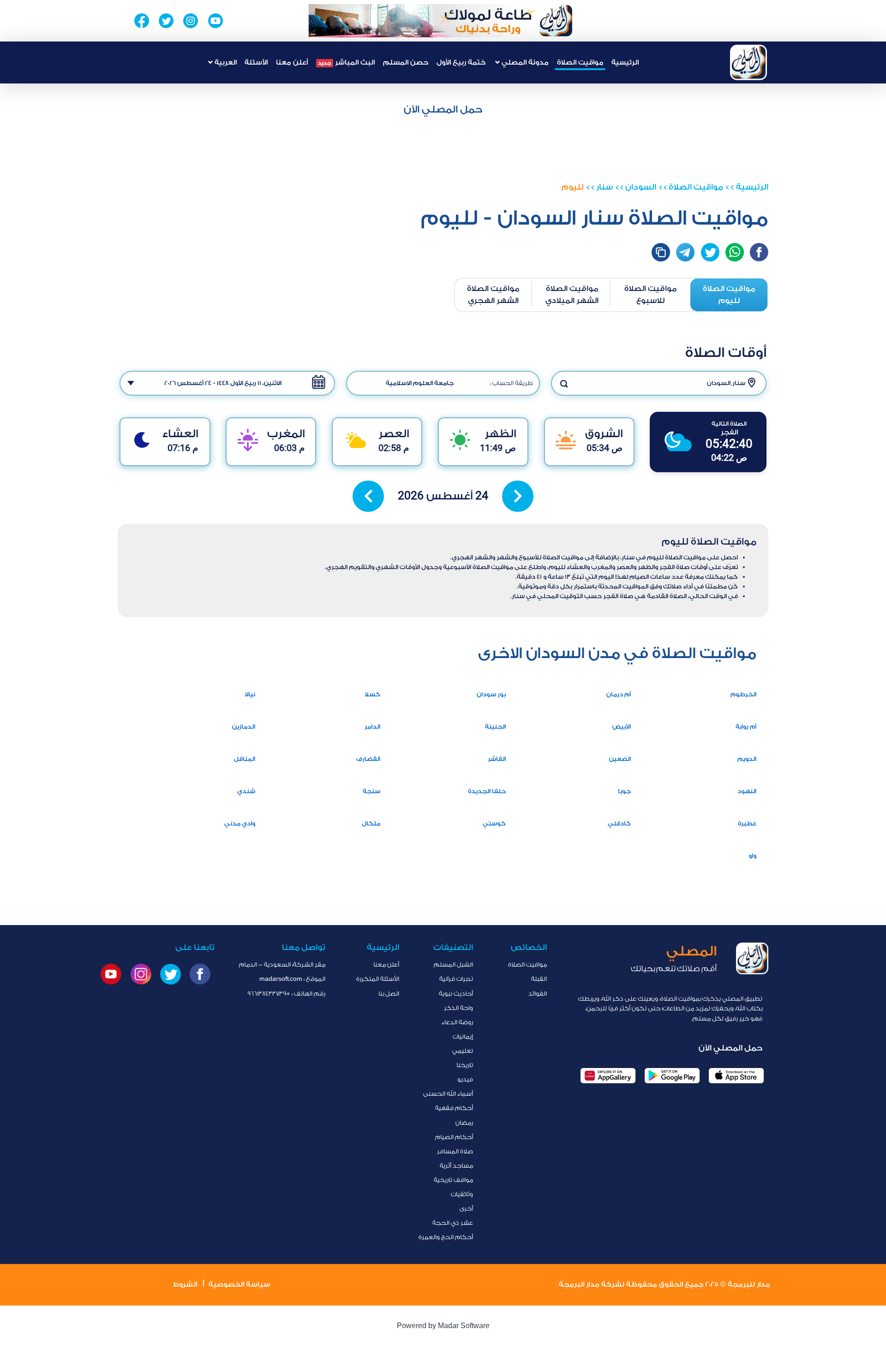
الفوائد (537, 993)
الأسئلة (256, 62)
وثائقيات (462, 1194)
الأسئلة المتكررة (377, 978)
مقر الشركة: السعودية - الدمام (282, 964)
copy (661, 252)
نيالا (250, 694)
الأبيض (621, 726)
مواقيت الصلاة (580, 62)
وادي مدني (239, 823)
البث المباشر (346, 62)
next (517, 496)
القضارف (368, 758)
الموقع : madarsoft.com (292, 978)
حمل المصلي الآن (443, 109)
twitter (710, 252)
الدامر (372, 726)
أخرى (466, 1208)
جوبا (624, 791)
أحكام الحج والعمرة (446, 1237)
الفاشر (497, 758)
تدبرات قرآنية (456, 978)
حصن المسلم (405, 62)
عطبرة (747, 823)
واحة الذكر (458, 1007)
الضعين (620, 758)
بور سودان (491, 694)
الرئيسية (625, 62)
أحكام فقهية (454, 1107)
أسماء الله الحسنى (448, 1093)
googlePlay (672, 1076)
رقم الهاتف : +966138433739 (286, 993)
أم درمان (618, 694)
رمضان (464, 1122)
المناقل (244, 758)
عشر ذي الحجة (452, 1222)
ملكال (371, 823)
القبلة (539, 978)
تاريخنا (464, 1065)
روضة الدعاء (457, 1022)
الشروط (185, 1284)
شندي (246, 791)
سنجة (371, 791)
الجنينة (495, 726)
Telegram (685, 252)
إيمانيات (463, 1036)
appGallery (608, 1076)
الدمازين (243, 726)
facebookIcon (759, 252)
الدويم (746, 758)
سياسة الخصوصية (239, 1284)
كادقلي (619, 823)
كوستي (494, 823)
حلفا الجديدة (487, 791)
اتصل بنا (388, 993)
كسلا (372, 694)
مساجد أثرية (456, 1165)
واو (752, 855)
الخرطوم (743, 694)
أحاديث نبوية (456, 993)
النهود (746, 791)
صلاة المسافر (455, 1151)
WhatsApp (734, 252)
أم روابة (746, 726)
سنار (604, 187)
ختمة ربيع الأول (461, 62)
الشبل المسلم (453, 964)
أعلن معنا (292, 62)
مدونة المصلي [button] (524, 62)
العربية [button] (225, 62)
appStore (736, 1076)
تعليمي (462, 1050)
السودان (640, 187)
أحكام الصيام (454, 1136)
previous (368, 496)
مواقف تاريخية (453, 1179)
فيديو (465, 1079)
